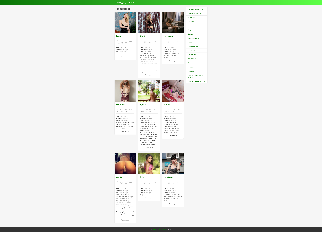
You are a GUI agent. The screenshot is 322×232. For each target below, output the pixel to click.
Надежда (120, 104)
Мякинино (191, 50)
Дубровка (191, 42)
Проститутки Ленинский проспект (196, 76)
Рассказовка (192, 17)
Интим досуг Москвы (124, 2)
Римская (191, 71)
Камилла (168, 36)
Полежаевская (193, 26)
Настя (167, 104)
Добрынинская (193, 46)
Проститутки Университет (197, 81)
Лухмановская (192, 63)
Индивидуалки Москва (195, 9)
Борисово (191, 22)
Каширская (191, 67)
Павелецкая (192, 54)
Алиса (119, 177)
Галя (118, 36)
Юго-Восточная (193, 59)
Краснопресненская (194, 13)
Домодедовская (193, 38)
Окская (190, 34)
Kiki (142, 177)
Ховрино (191, 30)
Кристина (169, 177)
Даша (143, 104)
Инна (142, 36)
